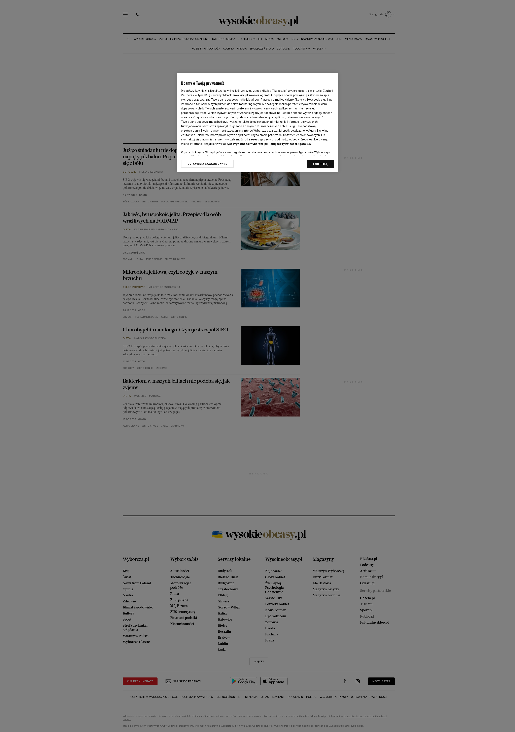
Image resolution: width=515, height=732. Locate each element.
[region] (257, 122)
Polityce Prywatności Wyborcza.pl (244, 143)
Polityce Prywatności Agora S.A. (290, 143)
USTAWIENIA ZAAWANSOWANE (207, 163)
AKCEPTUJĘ (320, 164)
